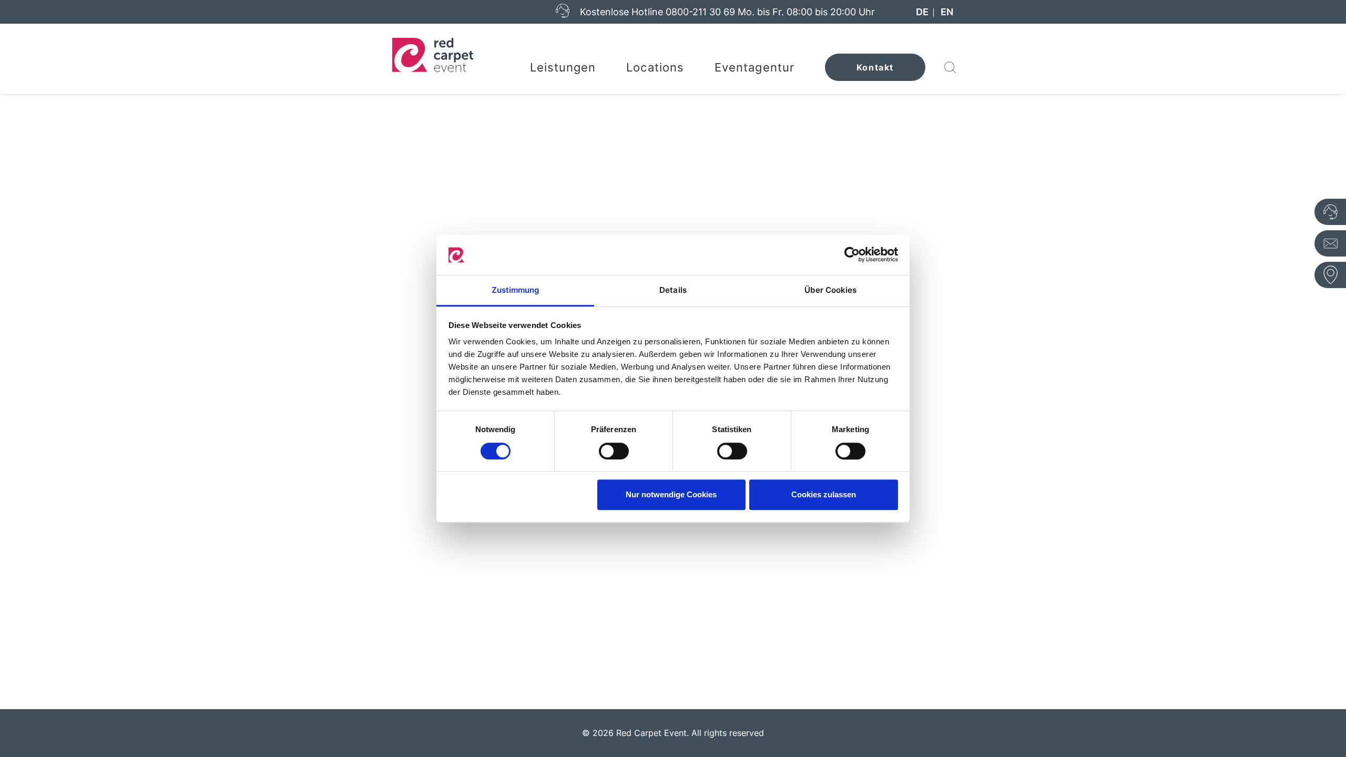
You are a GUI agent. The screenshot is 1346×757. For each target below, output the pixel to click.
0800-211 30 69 (700, 11)
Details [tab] (673, 290)
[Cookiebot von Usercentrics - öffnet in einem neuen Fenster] (852, 255)
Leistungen (563, 67)
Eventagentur (754, 67)
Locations (655, 67)
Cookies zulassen (823, 494)
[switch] (614, 451)
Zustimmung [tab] (515, 290)
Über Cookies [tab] (830, 290)
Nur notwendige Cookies (671, 494)
